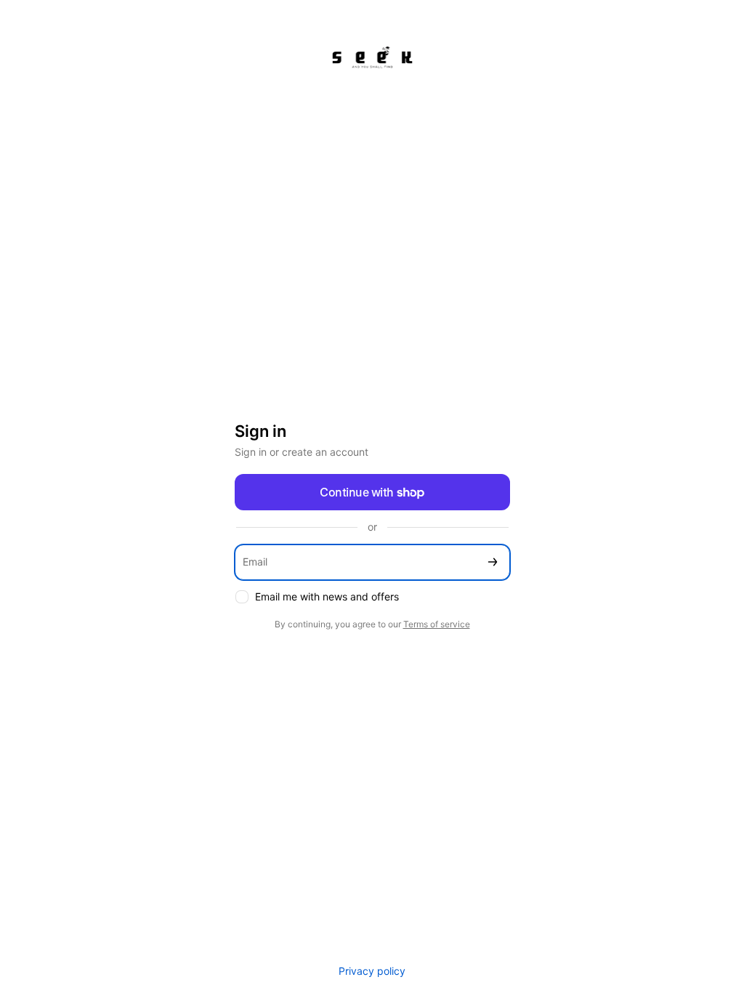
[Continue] (492, 562)
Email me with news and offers (327, 596)
